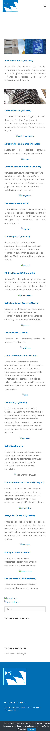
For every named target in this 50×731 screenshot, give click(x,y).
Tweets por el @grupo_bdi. (15, 653)
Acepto (31, 729)
